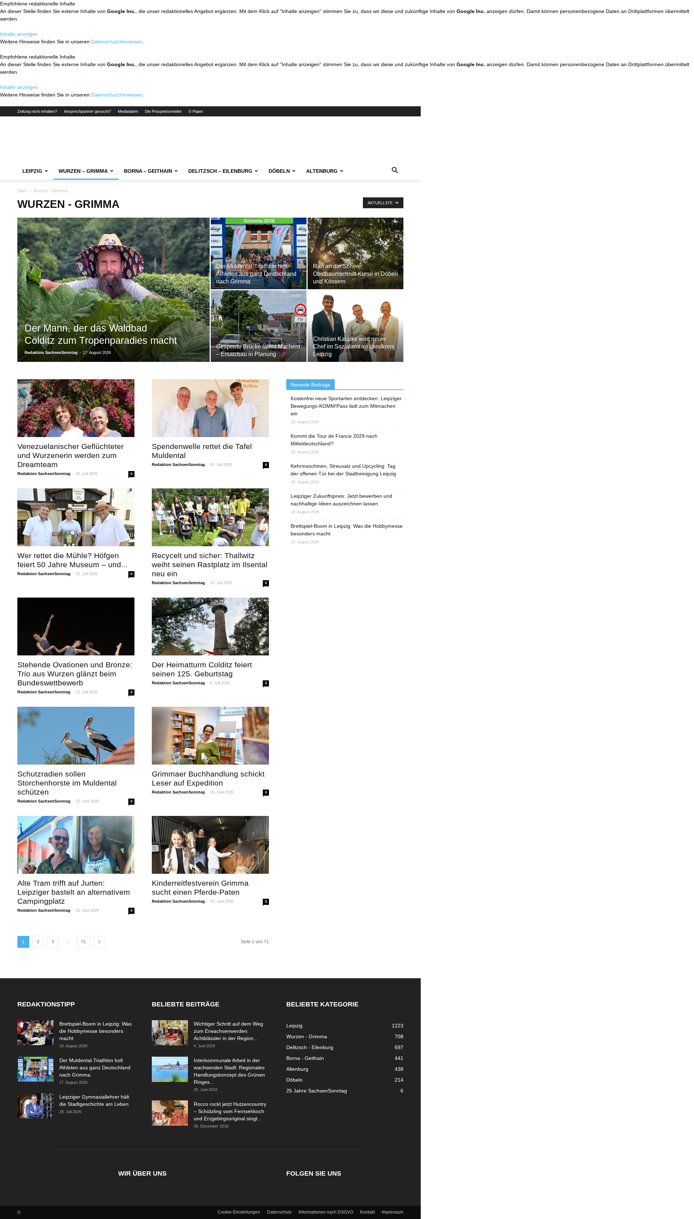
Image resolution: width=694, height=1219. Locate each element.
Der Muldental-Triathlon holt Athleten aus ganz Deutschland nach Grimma (94, 1067)
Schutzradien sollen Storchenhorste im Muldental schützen (67, 783)
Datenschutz (279, 1212)
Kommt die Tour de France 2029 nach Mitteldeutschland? (334, 439)
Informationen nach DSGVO (326, 1212)
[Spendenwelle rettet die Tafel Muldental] (210, 408)
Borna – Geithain (148, 171)
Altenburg (322, 171)
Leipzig (32, 171)
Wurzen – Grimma (83, 171)
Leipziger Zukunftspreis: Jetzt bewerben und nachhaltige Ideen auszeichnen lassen (341, 499)
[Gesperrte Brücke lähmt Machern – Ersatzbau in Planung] (259, 326)
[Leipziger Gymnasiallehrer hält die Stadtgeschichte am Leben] (35, 1106)
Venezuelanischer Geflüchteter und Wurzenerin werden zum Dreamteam (70, 455)
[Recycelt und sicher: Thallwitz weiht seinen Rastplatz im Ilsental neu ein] (210, 517)
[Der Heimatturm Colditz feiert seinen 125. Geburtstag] (210, 626)
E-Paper (196, 111)
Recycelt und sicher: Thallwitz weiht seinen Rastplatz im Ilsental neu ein (209, 564)
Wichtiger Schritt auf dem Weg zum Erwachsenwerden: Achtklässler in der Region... (228, 1031)
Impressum (392, 1212)
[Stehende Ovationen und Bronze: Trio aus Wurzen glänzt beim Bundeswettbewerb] (75, 626)
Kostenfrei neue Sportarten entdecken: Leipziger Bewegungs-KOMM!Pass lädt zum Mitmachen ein (346, 405)
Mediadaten (128, 111)
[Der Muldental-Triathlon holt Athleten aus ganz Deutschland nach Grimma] (259, 253)
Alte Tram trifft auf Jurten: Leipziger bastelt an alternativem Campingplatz (73, 892)
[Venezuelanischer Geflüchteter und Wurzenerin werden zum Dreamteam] (75, 408)
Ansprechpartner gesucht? (87, 111)
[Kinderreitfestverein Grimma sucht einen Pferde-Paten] (210, 845)
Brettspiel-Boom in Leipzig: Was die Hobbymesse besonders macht (347, 529)
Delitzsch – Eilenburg (220, 171)
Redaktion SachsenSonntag (51, 352)
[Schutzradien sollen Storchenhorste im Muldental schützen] (75, 736)
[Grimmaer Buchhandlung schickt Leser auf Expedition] (210, 736)
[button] (394, 171)
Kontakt (367, 1212)
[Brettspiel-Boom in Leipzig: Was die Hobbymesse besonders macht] (35, 1032)
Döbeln (279, 171)
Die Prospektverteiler (163, 111)
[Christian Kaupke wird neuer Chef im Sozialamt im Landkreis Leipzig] (355, 326)
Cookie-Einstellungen (239, 1212)
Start (21, 190)
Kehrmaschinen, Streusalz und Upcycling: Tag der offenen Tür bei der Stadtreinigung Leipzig (343, 469)
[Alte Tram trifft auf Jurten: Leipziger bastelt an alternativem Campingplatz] (75, 845)
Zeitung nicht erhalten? (37, 111)
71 (83, 941)
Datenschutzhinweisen (116, 41)
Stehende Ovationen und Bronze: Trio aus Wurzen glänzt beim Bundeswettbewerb (74, 673)
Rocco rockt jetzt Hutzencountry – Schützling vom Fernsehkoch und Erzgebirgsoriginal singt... (230, 1111)
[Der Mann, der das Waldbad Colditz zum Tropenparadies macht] (113, 301)
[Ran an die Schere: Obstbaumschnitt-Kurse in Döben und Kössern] (355, 253)
